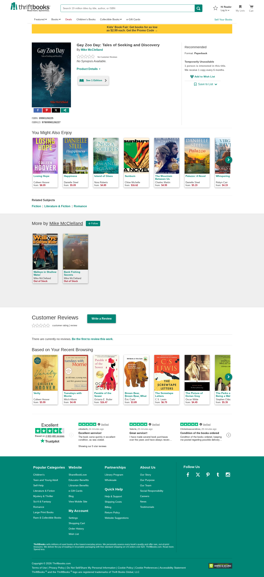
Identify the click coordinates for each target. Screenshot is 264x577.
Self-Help (38, 485)
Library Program (114, 474)
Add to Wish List (204, 76)
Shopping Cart (77, 523)
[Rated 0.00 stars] (86, 57)
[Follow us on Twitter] (198, 474)
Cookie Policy (125, 567)
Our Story (145, 474)
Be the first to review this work (92, 339)
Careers (144, 496)
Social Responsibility (151, 490)
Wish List (74, 534)
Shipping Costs (113, 501)
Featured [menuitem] (39, 19)
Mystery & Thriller (43, 496)
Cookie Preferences (146, 567)
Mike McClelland (92, 49)
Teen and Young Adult (45, 480)
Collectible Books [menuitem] (109, 19)
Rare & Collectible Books (47, 517)
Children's (39, 474)
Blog (71, 496)
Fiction (36, 206)
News (143, 501)
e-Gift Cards (75, 490)
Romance (80, 206)
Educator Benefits (79, 480)
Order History (76, 528)
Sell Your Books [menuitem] (223, 19)
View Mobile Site (78, 501)
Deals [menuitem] (68, 19)
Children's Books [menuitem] (86, 19)
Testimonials (147, 506)
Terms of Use (39, 567)
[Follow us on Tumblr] (218, 474)
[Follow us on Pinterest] (208, 474)
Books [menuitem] (54, 19)
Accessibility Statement (173, 567)
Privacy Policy (57, 567)
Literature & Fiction (57, 206)
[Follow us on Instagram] (228, 474)
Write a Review (102, 318)
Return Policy (112, 512)
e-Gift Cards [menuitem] (133, 19)
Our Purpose (147, 480)
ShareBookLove (78, 474)
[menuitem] (226, 7)
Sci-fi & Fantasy (42, 501)
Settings (73, 517)
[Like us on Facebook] (188, 474)
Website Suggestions (117, 517)
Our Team (145, 485)
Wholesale (111, 480)
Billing (108, 507)
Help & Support (113, 496)
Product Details (87, 68)
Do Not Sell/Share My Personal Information (91, 567)
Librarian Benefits (79, 485)
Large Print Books (43, 512)
